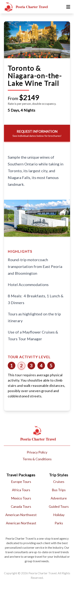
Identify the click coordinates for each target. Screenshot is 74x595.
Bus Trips (59, 490)
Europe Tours (21, 482)
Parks (59, 523)
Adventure (59, 498)
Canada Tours (21, 506)
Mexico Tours (21, 498)
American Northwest (21, 515)
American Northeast (21, 523)
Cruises (58, 482)
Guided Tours (59, 506)
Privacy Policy (37, 452)
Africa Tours (21, 490)
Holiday (59, 515)
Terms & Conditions (37, 459)
